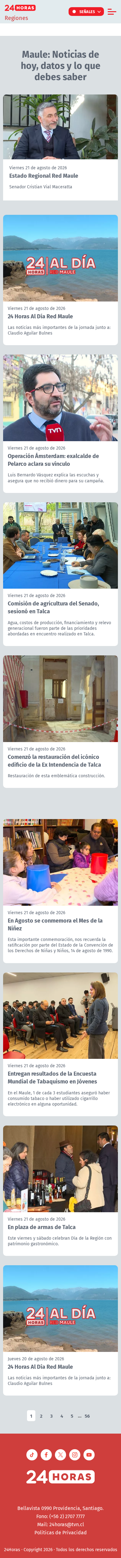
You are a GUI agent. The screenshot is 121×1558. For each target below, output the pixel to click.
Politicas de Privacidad (60, 1532)
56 (87, 1415)
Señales (87, 11)
